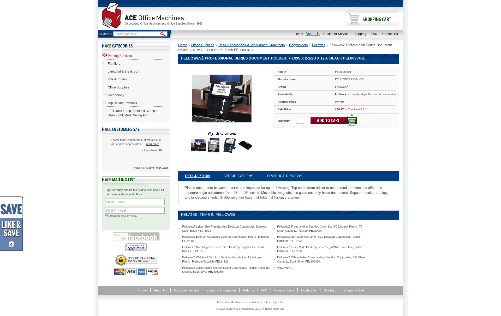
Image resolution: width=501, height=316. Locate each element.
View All (139, 167)
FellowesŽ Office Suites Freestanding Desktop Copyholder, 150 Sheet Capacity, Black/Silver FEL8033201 (321, 259)
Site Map (330, 290)
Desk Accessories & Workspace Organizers (251, 44)
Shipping (360, 33)
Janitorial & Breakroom (124, 71)
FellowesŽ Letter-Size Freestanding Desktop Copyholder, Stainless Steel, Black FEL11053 (224, 228)
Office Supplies (118, 87)
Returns (248, 290)
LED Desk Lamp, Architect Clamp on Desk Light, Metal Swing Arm (133, 112)
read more (152, 144)
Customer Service (336, 33)
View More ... (285, 268)
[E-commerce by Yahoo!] (136, 247)
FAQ (374, 33)
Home (299, 33)
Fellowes (318, 44)
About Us (313, 33)
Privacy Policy (284, 290)
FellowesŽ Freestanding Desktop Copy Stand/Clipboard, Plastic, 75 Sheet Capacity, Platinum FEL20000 (319, 228)
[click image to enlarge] (222, 134)
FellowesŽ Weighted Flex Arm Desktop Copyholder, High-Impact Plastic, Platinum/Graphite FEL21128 (223, 259)
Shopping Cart (353, 290)
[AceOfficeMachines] (174, 15)
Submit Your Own (157, 167)
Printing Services (120, 55)
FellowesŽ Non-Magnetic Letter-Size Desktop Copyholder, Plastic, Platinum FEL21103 (319, 239)
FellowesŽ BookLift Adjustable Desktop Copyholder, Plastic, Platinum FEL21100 (225, 239)
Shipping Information (221, 290)
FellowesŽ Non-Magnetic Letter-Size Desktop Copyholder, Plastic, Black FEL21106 (224, 249)
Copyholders (298, 44)
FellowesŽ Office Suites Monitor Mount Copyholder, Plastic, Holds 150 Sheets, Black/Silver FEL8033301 (226, 270)
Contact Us (390, 33)
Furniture (114, 63)
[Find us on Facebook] (136, 236)
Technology (116, 95)
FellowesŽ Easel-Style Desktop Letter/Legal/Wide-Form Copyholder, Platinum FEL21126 (320, 249)
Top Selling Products (122, 102)
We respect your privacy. (121, 215)
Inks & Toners (117, 79)
